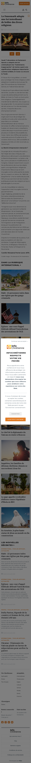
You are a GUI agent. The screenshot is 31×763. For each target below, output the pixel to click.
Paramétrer (15, 413)
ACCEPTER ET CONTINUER (15, 419)
